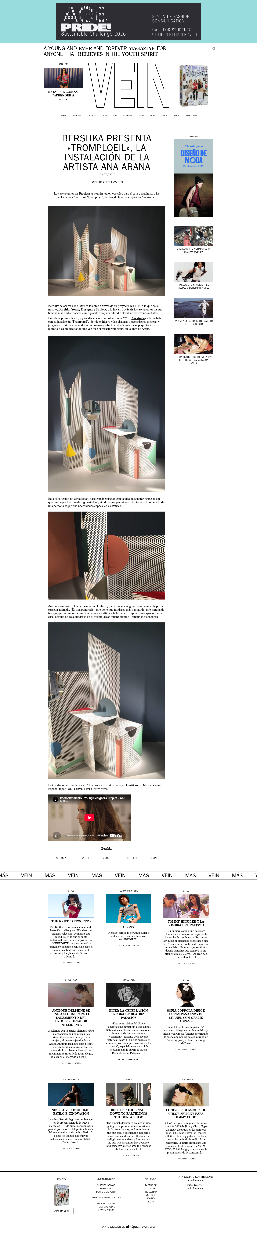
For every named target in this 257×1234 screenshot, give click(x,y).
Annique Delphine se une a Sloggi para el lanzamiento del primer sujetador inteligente (71, 1018)
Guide (182, 1080)
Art (115, 116)
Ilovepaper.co (106, 1210)
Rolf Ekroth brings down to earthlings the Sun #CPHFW (128, 1114)
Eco (105, 116)
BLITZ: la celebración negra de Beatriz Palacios (128, 1014)
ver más (78, 963)
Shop (176, 116)
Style (63, 116)
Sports (67, 1080)
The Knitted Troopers (71, 921)
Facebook (151, 1185)
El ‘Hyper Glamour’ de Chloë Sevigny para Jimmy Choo (186, 1114)
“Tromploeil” (79, 321)
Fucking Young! (106, 1204)
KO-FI (151, 1202)
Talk (74, 980)
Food (141, 116)
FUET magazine (106, 1207)
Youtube (151, 1195)
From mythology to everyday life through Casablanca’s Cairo (194, 360)
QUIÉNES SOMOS (106, 1185)
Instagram (191, 116)
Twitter (150, 1189)
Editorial (78, 116)
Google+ (5, 1232)
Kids (165, 116)
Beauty (92, 116)
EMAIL (154, 858)
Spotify (150, 1199)
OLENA (128, 927)
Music (153, 116)
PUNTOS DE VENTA (106, 1192)
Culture (127, 116)
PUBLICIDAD (106, 1189)
